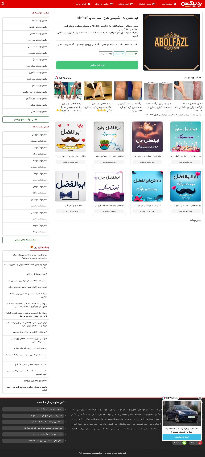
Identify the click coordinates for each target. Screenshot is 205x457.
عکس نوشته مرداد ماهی (36, 66)
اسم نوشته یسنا (40, 173)
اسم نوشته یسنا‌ (40, 180)
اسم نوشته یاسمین (38, 206)
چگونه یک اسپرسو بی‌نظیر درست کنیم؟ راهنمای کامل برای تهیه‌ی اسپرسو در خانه (26, 315)
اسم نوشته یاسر (40, 219)
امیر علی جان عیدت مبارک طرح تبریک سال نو (43, 428)
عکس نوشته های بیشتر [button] (25, 119)
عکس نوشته (145, 4)
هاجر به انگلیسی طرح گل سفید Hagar (46, 415)
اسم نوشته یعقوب (39, 167)
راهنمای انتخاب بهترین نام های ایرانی (30, 348)
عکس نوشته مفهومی (37, 53)
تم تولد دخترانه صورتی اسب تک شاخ (31, 364)
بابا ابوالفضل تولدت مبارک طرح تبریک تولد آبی (181, 205)
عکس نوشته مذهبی (38, 72)
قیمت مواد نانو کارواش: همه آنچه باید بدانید (27, 287)
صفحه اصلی (167, 4)
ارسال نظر (104, 53)
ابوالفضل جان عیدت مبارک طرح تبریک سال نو (105, 156)
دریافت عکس (97, 65)
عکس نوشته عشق (39, 111)
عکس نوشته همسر (38, 33)
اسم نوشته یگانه (40, 154)
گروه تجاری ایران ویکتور (36, 274)
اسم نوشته (124, 4)
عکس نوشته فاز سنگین (36, 98)
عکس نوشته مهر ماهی (37, 40)
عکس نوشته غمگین (38, 105)
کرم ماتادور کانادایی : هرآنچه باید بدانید (30, 332)
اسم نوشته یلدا (40, 147)
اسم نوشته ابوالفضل (110, 44)
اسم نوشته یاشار (39, 193)
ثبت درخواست (182, 437)
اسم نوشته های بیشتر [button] (25, 239)
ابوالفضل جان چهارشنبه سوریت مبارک (147, 156)
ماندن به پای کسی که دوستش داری (47, 434)
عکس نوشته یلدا (39, 20)
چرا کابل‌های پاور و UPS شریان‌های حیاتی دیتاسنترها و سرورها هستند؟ (29, 257)
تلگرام (118, 53)
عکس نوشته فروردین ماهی (35, 92)
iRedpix (194, 442)
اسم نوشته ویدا (40, 225)
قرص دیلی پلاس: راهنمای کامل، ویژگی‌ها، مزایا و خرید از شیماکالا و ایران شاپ (26, 324)
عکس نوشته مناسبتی (37, 46)
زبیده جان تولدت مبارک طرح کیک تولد (46, 422)
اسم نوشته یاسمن (39, 212)
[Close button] (200, 398)
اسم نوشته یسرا (40, 186)
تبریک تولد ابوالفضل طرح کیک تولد (186, 156)
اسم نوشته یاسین (39, 199)
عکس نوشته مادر (39, 85)
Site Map (178, 442)
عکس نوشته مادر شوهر (36, 79)
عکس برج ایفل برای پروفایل (35, 380)
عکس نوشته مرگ (39, 59)
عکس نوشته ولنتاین (38, 27)
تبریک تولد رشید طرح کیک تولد (48, 409)
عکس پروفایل (102, 4)
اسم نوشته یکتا (40, 160)
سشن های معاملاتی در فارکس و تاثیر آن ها (28, 280)
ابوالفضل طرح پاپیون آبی (75, 205)
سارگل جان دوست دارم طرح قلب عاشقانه (45, 440)
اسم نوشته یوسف (39, 141)
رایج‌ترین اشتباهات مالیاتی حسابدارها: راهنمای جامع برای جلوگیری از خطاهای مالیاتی (27, 305)
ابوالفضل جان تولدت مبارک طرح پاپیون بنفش (105, 205)
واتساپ (130, 53)
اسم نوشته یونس (39, 134)
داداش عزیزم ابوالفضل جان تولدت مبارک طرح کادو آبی (140, 205)
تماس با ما (81, 4)
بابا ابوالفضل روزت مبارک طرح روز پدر (70, 156)
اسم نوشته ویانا (40, 232)
